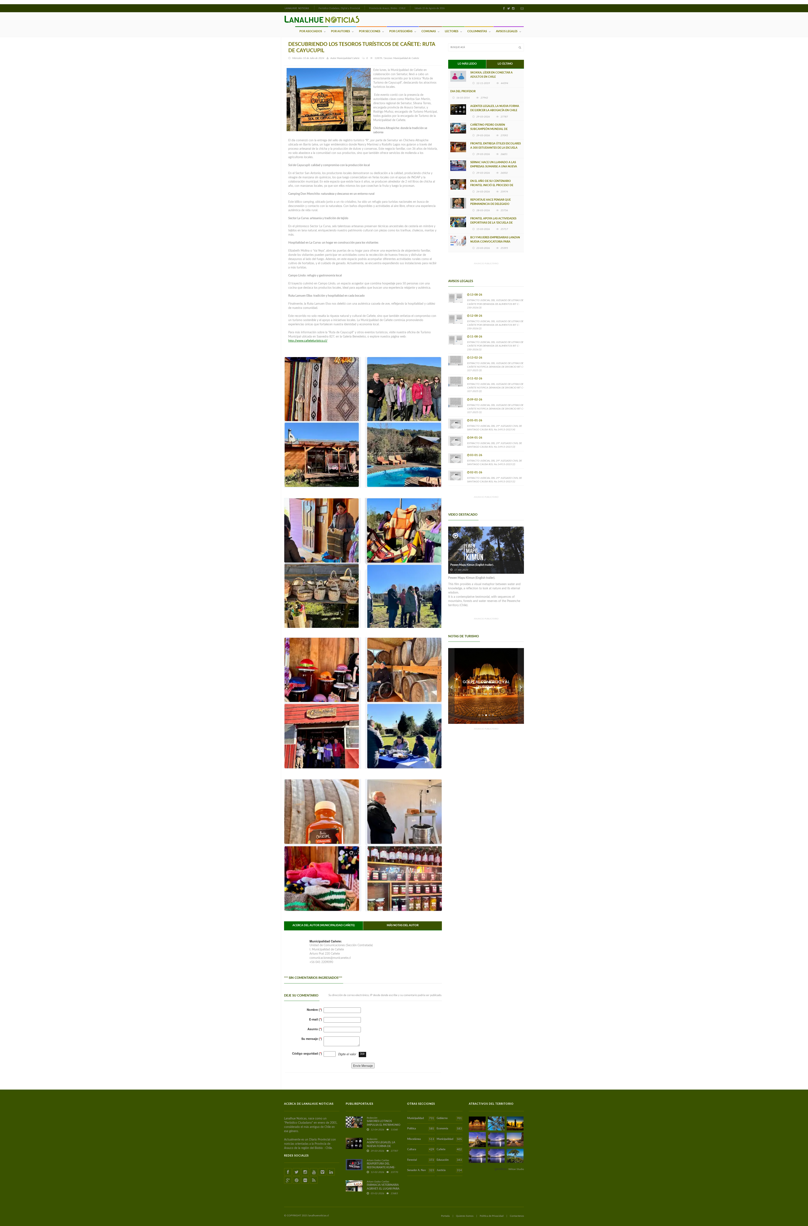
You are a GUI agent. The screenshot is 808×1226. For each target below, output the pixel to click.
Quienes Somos (464, 1216)
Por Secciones (369, 31)
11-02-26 (476, 378)
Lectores (451, 31)
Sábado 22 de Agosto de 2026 (430, 8)
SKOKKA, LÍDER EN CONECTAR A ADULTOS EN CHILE (491, 74)
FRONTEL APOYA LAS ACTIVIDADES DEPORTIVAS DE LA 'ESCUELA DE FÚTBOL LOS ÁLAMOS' (493, 222)
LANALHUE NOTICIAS (297, 8)
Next (521, 686)
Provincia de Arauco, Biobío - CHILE (387, 8)
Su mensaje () (311, 1039)
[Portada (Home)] (313, 8)
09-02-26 (476, 399)
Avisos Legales (506, 31)
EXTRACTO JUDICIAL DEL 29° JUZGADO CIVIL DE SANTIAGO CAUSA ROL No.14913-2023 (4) (494, 428)
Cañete (449, 1149)
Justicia (449, 1170)
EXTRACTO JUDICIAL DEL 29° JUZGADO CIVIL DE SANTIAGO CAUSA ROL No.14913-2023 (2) (494, 462)
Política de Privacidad (492, 1216)
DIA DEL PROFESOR (463, 91)
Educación (449, 1160)
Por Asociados (310, 31)
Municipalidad (420, 1118)
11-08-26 (476, 336)
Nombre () (314, 1009)
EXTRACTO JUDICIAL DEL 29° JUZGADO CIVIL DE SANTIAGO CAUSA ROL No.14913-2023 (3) (494, 445)
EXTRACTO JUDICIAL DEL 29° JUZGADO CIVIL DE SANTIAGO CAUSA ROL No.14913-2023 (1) (494, 480)
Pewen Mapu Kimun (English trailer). (472, 565)
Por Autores (340, 31)
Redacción (372, 1118)
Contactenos (517, 1216)
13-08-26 (476, 294)
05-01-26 (476, 420)
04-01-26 (476, 437)
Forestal (420, 1160)
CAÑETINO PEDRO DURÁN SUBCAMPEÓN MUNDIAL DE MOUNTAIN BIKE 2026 (489, 129)
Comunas (428, 31)
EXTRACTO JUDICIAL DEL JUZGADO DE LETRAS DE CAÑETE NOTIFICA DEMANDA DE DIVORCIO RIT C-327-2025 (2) (495, 387)
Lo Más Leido (467, 64)
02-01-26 (476, 472)
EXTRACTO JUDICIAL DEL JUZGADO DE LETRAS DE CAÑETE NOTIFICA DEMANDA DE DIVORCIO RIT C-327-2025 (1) (495, 409)
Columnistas (477, 31)
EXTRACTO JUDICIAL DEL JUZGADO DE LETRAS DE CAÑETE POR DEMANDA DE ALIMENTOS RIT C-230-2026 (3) (495, 304)
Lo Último (505, 64)
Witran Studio (516, 1169)
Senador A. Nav (420, 1170)
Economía (449, 1128)
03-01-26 (476, 455)
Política (420, 1128)
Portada (445, 1216)
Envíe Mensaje (363, 1065)
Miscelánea (420, 1139)
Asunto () (314, 1029)
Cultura (420, 1149)
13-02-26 (476, 357)
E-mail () (315, 1019)
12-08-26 (476, 316)
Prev (451, 686)
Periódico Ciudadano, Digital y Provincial (339, 8)
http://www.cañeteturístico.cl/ (307, 340)
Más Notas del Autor (403, 925)
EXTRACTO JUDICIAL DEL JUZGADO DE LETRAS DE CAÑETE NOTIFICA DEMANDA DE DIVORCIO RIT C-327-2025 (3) (495, 367)
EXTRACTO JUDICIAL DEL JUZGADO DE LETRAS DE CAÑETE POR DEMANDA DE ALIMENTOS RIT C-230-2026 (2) (495, 325)
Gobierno (449, 1118)
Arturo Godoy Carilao (378, 1160)
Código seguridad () (307, 1053)
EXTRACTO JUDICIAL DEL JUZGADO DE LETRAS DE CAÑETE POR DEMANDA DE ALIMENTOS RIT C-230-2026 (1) (495, 346)
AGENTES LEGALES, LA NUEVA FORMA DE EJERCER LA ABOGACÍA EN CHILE (494, 108)
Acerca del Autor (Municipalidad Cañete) (323, 925)
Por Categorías (400, 31)
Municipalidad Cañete (348, 58)
